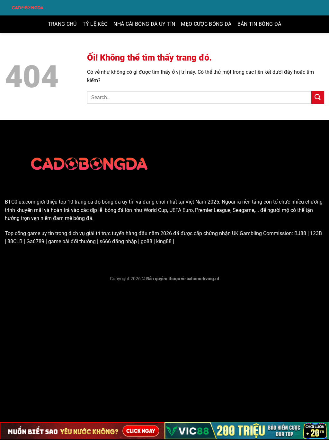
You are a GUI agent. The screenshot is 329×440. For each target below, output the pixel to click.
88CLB (14, 241)
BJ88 (300, 233)
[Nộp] (317, 97)
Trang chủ (62, 24)
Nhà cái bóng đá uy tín (144, 24)
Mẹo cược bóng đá (206, 24)
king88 (164, 241)
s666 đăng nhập (118, 241)
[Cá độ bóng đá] (28, 7)
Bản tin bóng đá (259, 24)
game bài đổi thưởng (72, 241)
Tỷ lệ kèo (95, 24)
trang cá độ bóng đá (98, 202)
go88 (146, 241)
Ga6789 (35, 241)
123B (316, 233)
